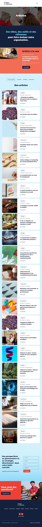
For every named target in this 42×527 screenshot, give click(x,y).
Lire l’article (26, 67)
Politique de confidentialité (35, 522)
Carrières (27, 508)
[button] (37, 3)
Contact (36, 508)
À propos (6, 508)
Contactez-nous (5, 493)
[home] (8, 3)
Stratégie (18, 508)
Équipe (22, 508)
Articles (31, 508)
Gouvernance (12, 508)
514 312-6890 (21, 516)
